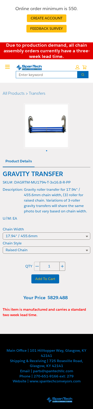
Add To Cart (45, 278)
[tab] (19, 161)
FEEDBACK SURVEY (46, 28)
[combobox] (45, 74)
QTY (28, 266)
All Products (14, 93)
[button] (77, 67)
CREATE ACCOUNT (47, 18)
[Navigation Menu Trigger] (7, 67)
